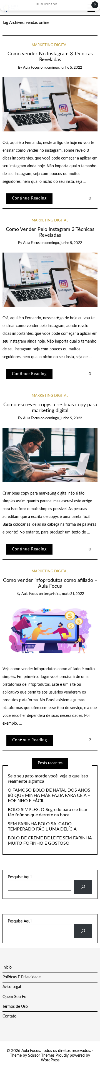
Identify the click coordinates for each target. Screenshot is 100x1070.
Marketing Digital (50, 45)
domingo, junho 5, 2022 (63, 67)
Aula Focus (31, 67)
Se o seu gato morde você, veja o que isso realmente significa (48, 779)
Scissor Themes (41, 1055)
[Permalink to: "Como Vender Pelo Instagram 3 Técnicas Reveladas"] (50, 280)
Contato (9, 1016)
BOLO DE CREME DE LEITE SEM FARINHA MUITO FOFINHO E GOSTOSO (50, 840)
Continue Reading (29, 198)
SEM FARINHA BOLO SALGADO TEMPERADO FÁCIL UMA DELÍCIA (42, 826)
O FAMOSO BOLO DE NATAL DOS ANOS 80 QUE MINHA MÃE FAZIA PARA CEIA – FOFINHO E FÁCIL (49, 795)
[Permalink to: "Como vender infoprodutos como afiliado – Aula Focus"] (50, 630)
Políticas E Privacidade (21, 977)
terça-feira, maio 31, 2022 (64, 594)
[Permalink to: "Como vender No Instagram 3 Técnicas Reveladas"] (50, 104)
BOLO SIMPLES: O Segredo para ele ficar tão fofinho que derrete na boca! (48, 812)
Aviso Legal (11, 987)
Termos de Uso (15, 1007)
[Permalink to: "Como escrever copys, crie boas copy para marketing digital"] (50, 455)
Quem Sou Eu (14, 997)
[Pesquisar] (83, 887)
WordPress (50, 1060)
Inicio (7, 967)
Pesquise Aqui (19, 877)
